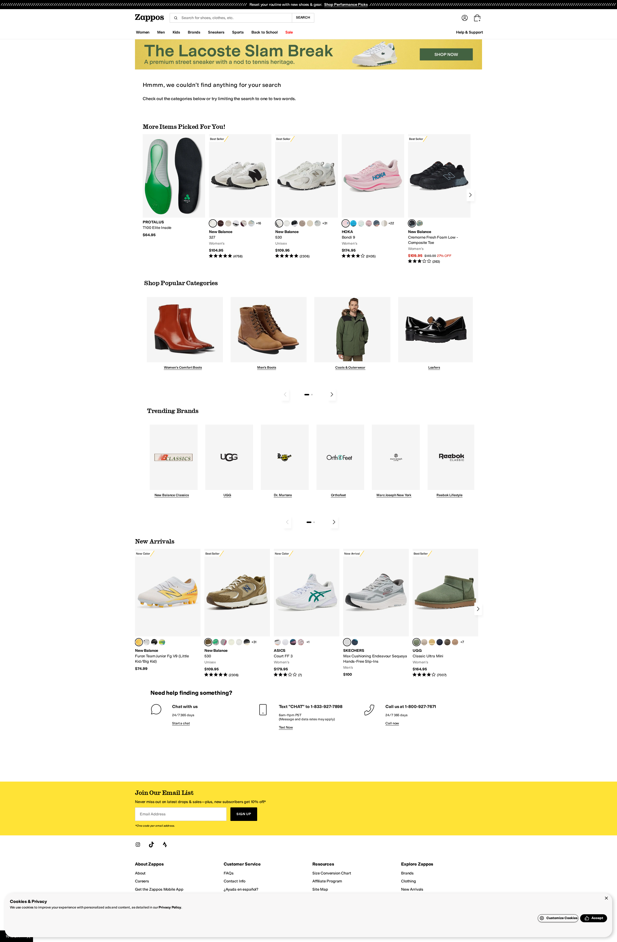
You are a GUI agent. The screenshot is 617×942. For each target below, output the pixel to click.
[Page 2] (312, 394)
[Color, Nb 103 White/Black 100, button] (146, 642)
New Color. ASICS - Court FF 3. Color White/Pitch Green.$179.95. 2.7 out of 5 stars (306, 613)
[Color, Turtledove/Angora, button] (310, 223)
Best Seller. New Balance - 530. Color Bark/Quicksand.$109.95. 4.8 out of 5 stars (237, 613)
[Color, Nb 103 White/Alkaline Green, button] (162, 642)
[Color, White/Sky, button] (285, 642)
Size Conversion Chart (331, 873)
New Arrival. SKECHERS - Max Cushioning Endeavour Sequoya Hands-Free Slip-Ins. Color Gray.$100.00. (376, 613)
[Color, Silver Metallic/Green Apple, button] (216, 642)
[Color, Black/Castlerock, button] (247, 642)
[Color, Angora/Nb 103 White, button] (251, 223)
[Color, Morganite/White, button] (301, 642)
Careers (142, 881)
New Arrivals (412, 889)
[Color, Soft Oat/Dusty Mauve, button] (293, 642)
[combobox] (231, 18)
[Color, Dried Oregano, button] (447, 642)
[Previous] (285, 394)
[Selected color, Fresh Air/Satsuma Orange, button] (139, 642)
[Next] (470, 195)
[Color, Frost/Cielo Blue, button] (361, 223)
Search (303, 17)
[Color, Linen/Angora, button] (228, 223)
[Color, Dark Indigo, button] (439, 642)
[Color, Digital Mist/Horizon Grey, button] (236, 223)
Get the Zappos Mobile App (159, 889)
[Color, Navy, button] (355, 642)
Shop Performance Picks (346, 4)
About (140, 873)
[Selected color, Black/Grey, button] (412, 223)
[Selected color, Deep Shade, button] (416, 642)
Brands (407, 873)
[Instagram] (138, 844)
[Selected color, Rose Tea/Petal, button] (345, 223)
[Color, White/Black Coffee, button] (278, 642)
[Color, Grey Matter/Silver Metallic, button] (318, 223)
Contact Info (234, 881)
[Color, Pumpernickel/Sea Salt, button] (220, 223)
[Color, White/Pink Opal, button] (369, 223)
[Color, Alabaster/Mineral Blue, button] (384, 223)
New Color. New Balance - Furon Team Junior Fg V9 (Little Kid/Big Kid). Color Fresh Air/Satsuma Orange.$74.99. (168, 610)
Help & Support (469, 32)
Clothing (408, 881)
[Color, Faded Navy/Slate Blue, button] (376, 223)
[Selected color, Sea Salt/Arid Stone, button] (279, 223)
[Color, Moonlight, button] (424, 642)
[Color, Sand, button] (455, 642)
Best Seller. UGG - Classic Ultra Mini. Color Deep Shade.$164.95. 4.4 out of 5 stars (445, 613)
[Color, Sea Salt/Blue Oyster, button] (287, 223)
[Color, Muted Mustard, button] (432, 642)
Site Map (320, 889)
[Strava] (165, 844)
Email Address (152, 814)
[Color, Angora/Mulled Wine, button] (244, 223)
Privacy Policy (170, 907)
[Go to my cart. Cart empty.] (477, 18)
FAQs (228, 873)
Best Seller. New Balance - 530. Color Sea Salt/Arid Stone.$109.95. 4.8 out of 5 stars (306, 196)
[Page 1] (306, 394)
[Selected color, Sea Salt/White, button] (213, 223)
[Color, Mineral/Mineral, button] (231, 642)
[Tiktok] (151, 844)
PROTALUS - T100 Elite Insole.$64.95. (174, 185)
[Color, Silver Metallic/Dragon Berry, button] (224, 642)
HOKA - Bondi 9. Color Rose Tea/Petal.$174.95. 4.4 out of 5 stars (373, 196)
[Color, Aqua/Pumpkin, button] (419, 223)
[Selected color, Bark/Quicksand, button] (208, 642)
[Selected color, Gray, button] (347, 642)
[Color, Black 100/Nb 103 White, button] (154, 642)
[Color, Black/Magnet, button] (294, 223)
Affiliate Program (327, 881)
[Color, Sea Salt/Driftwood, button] (302, 223)
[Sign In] (464, 18)
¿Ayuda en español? (241, 889)
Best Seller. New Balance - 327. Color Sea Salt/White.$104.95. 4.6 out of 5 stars (240, 196)
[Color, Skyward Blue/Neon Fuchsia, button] (353, 223)
